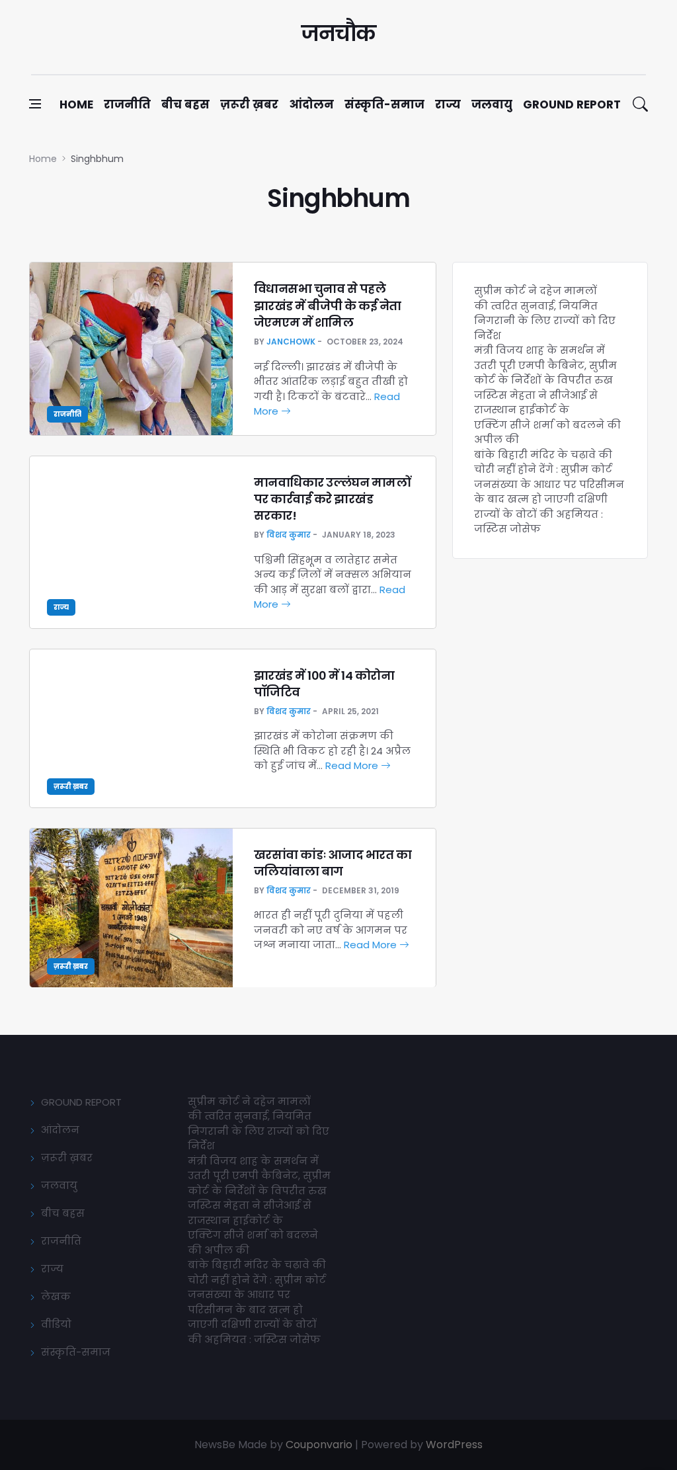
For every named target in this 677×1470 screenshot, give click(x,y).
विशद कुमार (288, 534)
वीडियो (56, 1324)
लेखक (56, 1296)
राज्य (448, 104)
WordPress (454, 1444)
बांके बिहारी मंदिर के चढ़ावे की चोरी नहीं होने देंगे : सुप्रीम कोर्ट (543, 462)
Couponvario (319, 1444)
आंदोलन (311, 104)
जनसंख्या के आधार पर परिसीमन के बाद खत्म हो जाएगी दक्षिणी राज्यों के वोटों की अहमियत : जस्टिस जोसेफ (549, 506)
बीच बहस (185, 104)
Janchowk (290, 341)
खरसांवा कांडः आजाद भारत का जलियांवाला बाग (333, 862)
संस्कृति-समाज (384, 104)
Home (76, 104)
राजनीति (127, 104)
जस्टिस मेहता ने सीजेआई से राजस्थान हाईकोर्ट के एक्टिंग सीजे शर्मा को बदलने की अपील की (547, 417)
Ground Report (572, 104)
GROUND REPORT (81, 1102)
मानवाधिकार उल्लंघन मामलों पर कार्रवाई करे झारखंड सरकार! (332, 499)
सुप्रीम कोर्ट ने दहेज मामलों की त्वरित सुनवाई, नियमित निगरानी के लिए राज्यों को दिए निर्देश (545, 313)
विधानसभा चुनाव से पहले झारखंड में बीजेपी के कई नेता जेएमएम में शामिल (327, 305)
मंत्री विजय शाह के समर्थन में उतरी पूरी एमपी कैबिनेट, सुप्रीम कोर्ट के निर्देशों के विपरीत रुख (545, 365)
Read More (353, 765)
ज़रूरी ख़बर (249, 104)
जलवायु (491, 104)
